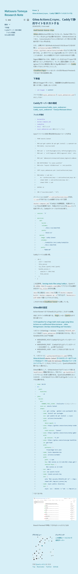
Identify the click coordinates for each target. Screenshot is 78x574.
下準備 (7, 27)
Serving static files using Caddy (54, 283)
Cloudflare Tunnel (50, 302)
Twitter (49, 567)
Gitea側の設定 (10, 35)
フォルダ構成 (10, 32)
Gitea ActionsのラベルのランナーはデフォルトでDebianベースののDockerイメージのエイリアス (54, 360)
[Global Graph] (52, 538)
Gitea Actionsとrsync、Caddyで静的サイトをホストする (52, 13)
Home (34, 10)
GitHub (55, 567)
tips (52, 30)
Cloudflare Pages (40, 70)
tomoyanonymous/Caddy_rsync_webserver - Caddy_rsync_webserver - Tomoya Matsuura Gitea (52, 108)
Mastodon (40, 567)
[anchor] (41, 78)
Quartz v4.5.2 (40, 564)
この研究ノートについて (64, 538)
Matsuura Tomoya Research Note (16, 13)
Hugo (57, 315)
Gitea (36, 34)
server (47, 30)
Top (33, 567)
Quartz (67, 315)
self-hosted (39, 30)
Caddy (73, 64)
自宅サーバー (60, 540)
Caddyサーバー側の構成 (13, 30)
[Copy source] (74, 89)
